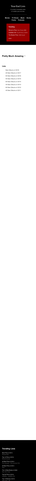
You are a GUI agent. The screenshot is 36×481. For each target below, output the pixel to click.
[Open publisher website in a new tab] (24, 56)
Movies (7, 18)
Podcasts (21, 20)
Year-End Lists (18, 6)
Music (23, 18)
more (10, 38)
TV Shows (15, 18)
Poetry (14, 20)
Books (29, 18)
